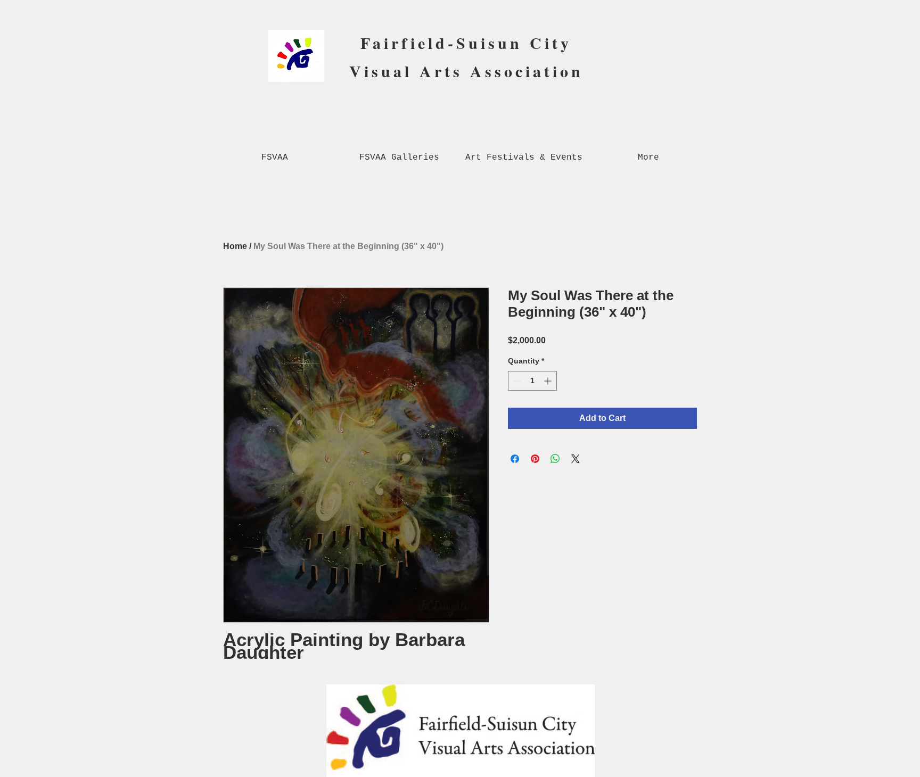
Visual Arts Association (466, 70)
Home (235, 246)
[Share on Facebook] (514, 458)
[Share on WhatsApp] (555, 458)
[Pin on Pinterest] (535, 458)
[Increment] (548, 380)
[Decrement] (516, 380)
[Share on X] (575, 458)
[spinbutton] (532, 380)
